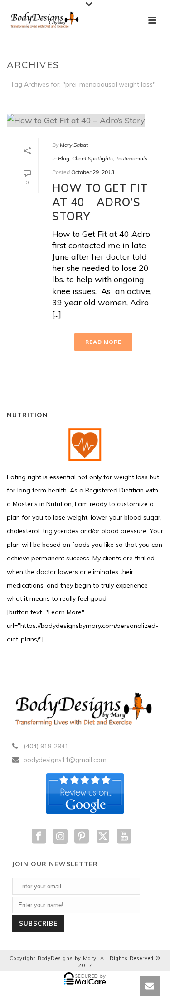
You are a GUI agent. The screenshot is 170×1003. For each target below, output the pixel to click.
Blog (63, 158)
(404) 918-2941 (46, 746)
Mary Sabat (74, 144)
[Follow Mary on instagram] (60, 836)
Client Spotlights (92, 158)
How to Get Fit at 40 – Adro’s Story (100, 202)
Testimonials (131, 158)
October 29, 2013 (92, 172)
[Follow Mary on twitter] (103, 836)
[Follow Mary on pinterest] (81, 836)
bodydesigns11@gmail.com (65, 760)
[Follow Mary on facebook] (39, 836)
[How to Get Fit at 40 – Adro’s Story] (85, 120)
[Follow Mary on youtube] (124, 836)
